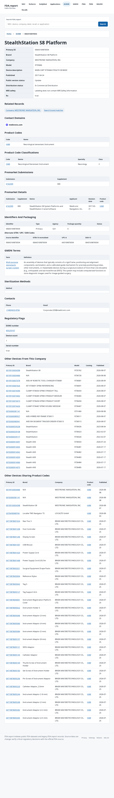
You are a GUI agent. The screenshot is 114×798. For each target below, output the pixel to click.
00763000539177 (13, 437)
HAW (8, 144)
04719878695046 (13, 615)
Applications (55, 4)
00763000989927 (13, 416)
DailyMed (43, 4)
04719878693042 (13, 584)
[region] (57, 142)
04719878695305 (13, 718)
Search (103, 24)
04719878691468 (13, 560)
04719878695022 (13, 608)
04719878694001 (13, 600)
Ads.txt (106, 738)
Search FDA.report (13, 19)
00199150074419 (13, 401)
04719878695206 (13, 678)
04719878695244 (13, 694)
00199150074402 (13, 396)
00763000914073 (13, 467)
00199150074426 (13, 406)
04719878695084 (13, 631)
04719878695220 (13, 686)
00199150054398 (13, 370)
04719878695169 (13, 663)
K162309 (9, 184)
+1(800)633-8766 (13, 310)
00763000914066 (13, 462)
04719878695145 (13, 655)
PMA (84, 4)
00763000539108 (13, 431)
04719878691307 (13, 545)
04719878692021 (13, 568)
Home (9, 34)
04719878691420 (13, 552)
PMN (91, 4)
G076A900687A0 (13, 513)
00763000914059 (13, 457)
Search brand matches (53, 110)
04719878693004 (13, 576)
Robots (99, 738)
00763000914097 (13, 442)
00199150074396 (13, 391)
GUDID (66, 4)
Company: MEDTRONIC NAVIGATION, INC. (23, 110)
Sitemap (92, 738)
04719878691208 (13, 529)
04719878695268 (13, 702)
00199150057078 (13, 380)
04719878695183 (13, 670)
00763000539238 (13, 426)
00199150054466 (13, 375)
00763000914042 (13, 452)
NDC (23, 4)
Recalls (24, 10)
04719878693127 (13, 592)
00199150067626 (13, 386)
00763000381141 (13, 411)
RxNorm (32, 4)
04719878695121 (13, 647)
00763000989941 (13, 421)
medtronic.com (15, 124)
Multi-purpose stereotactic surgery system (12, 265)
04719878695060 (13, 623)
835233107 (10, 330)
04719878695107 (13, 639)
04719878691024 (13, 521)
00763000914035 (13, 447)
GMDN (75, 4)
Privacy (84, 738)
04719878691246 (13, 537)
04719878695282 (13, 710)
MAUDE (100, 4)
